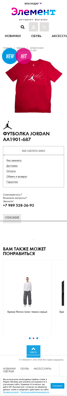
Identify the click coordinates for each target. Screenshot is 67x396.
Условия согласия (11, 392)
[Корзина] (44, 26)
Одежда (8, 371)
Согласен (57, 386)
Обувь (24, 368)
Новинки (9, 368)
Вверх (33, 352)
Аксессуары (42, 368)
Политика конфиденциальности (34, 392)
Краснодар (32, 3)
